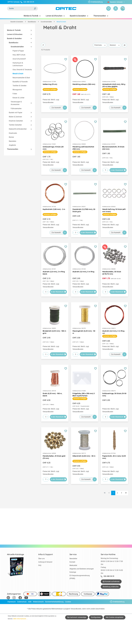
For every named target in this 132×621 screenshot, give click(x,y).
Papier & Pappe (18, 51)
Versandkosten (76, 609)
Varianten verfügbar (50, 89)
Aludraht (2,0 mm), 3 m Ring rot (113, 332)
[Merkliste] (108, 8)
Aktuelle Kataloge (15, 554)
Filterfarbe (98, 45)
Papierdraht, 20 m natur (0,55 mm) (114, 457)
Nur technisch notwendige (76, 617)
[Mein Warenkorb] (122, 8)
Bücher (11, 137)
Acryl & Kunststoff (19, 59)
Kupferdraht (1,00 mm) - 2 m (54, 209)
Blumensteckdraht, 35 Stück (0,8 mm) (113, 148)
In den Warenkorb (116, 170)
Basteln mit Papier (15, 113)
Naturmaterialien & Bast (21, 78)
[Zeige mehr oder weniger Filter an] (124, 45)
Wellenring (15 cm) (50, 84)
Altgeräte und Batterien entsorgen (82, 569)
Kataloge (73, 572)
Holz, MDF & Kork (19, 55)
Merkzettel (73, 565)
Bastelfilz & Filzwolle (20, 82)
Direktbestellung (97, 2)
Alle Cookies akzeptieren (114, 617)
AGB (29, 602)
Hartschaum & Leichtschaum (18, 64)
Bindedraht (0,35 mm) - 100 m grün (54, 332)
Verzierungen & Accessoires (16, 103)
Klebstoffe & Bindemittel (18, 129)
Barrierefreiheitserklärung (54, 602)
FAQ (39, 565)
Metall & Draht (18, 74)
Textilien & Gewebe (19, 86)
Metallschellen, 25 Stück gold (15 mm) (54, 457)
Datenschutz (22, 602)
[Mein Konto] (115, 8)
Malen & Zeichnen (15, 117)
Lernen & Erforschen (14, 34)
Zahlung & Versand (45, 562)
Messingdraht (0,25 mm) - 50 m (83, 332)
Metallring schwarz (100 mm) (83, 84)
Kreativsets (13, 133)
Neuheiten (12, 141)
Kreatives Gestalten (16, 121)
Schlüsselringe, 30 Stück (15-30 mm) (114, 394)
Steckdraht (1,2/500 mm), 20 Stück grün (83, 210)
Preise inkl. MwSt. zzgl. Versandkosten (51, 101)
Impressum (12, 602)
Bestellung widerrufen (111, 587)
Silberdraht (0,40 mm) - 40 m (83, 456)
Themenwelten (12, 149)
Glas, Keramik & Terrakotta (22, 70)
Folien (15, 94)
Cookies (68, 602)
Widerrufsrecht (38, 602)
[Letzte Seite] (126, 493)
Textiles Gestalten (15, 125)
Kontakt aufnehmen (112, 581)
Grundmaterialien (17, 47)
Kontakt (72, 562)
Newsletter (73, 559)
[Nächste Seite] (121, 493)
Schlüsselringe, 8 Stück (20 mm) (53, 148)
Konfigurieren (96, 617)
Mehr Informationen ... (20, 619)
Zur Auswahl (56, 108)
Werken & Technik (14, 30)
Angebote (12, 145)
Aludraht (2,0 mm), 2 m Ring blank (54, 273)
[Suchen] (35, 8)
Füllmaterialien (16, 109)
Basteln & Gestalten (14, 38)
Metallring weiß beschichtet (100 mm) (83, 148)
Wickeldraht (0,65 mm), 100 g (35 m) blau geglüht (113, 85)
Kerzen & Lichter (18, 98)
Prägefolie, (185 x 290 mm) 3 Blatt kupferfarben (83, 394)
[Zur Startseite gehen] (66, 8)
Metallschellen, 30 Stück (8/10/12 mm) (111, 273)
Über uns (41, 559)
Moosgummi (17, 90)
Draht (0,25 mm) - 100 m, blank (52, 394)
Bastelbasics (13, 43)
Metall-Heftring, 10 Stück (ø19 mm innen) (114, 210)
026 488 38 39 (29, 2)
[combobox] (20, 8)
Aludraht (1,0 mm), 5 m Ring (83, 272)
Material (113, 45)
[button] (30, 30)
